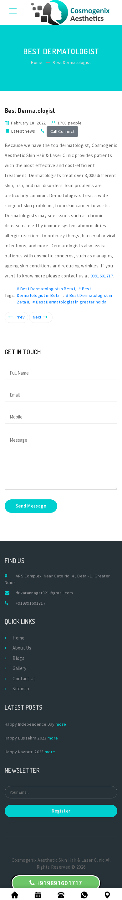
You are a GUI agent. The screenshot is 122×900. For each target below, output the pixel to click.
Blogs (18, 658)
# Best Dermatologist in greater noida (69, 302)
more (61, 724)
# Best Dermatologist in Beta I (46, 289)
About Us (22, 648)
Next (37, 317)
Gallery (19, 668)
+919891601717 (30, 603)
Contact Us (24, 679)
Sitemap (21, 689)
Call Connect (62, 131)
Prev (20, 317)
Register (61, 811)
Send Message (31, 506)
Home (36, 62)
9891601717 (101, 276)
